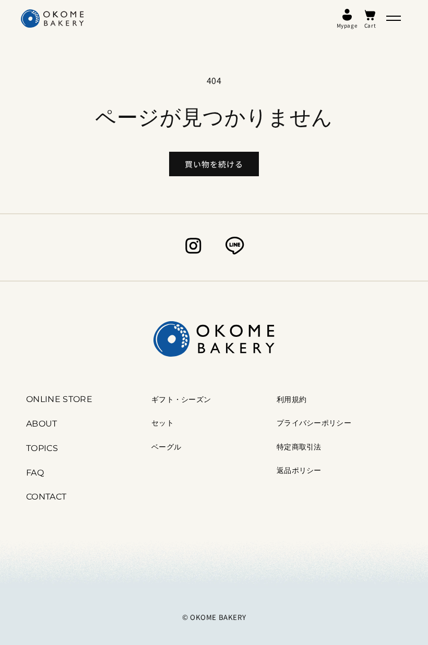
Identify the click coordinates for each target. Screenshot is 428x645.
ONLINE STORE (59, 399)
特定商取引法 (299, 447)
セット (162, 423)
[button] (393, 18)
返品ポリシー (299, 470)
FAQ (35, 473)
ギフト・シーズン (181, 399)
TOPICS (42, 448)
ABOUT (41, 424)
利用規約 (291, 399)
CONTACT (46, 497)
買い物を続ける (214, 164)
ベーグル (166, 447)
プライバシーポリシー (314, 423)
